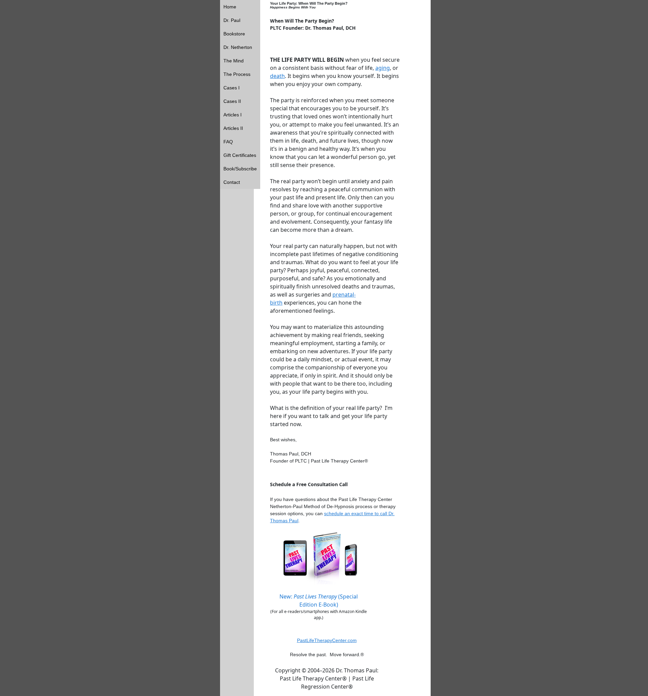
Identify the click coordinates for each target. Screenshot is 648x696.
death (277, 76)
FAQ (228, 141)
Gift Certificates (239, 155)
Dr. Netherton (237, 47)
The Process (236, 74)
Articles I (232, 114)
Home (229, 6)
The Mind (233, 60)
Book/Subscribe (240, 168)
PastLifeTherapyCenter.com (327, 640)
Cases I (231, 87)
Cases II (232, 101)
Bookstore (234, 33)
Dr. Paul (231, 20)
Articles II (233, 128)
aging (382, 68)
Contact (231, 182)
